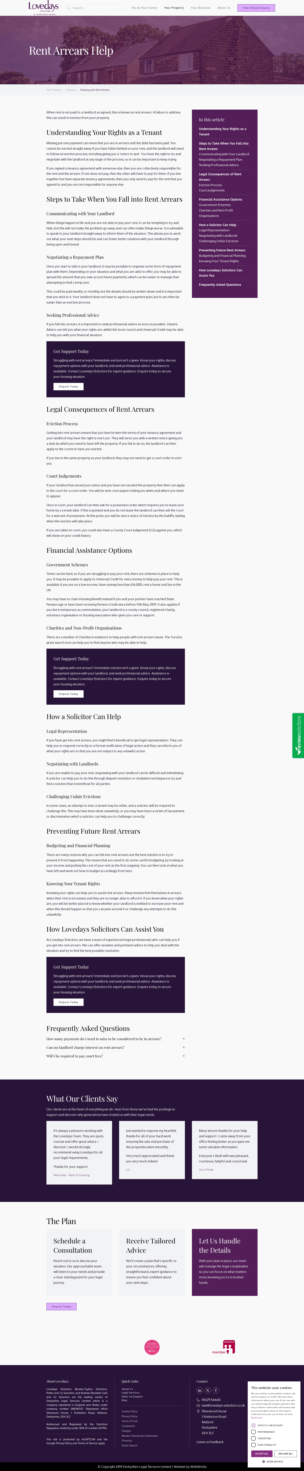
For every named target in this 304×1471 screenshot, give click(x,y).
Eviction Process (210, 185)
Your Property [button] (174, 7)
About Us (127, 1389)
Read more (256, 1417)
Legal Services (131, 1392)
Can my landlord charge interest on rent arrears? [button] (85, 1047)
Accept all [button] (261, 1453)
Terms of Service (87, 1443)
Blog (124, 1400)
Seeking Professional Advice (219, 165)
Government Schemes (215, 205)
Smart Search (129, 1445)
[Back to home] (43, 8)
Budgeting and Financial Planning (222, 255)
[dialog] (274, 1424)
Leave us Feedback (210, 1442)
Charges (126, 1431)
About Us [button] (223, 7)
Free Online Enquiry (256, 7)
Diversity (127, 1440)
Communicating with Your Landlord (224, 154)
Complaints (128, 1426)
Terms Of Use (130, 1421)
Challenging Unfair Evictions (218, 241)
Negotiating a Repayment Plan (220, 159)
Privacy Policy (64, 1443)
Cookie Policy (129, 1411)
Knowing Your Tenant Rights (219, 261)
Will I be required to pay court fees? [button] (74, 1055)
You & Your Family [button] (144, 7)
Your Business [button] (200, 7)
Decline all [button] (285, 1453)
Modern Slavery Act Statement (140, 1435)
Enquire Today (68, 386)
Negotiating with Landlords (218, 235)
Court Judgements (211, 190)
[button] (274, 1461)
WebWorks (198, 1467)
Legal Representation (214, 230)
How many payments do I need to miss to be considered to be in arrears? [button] (103, 1038)
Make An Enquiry (132, 1396)
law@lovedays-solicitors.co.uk (223, 1405)
